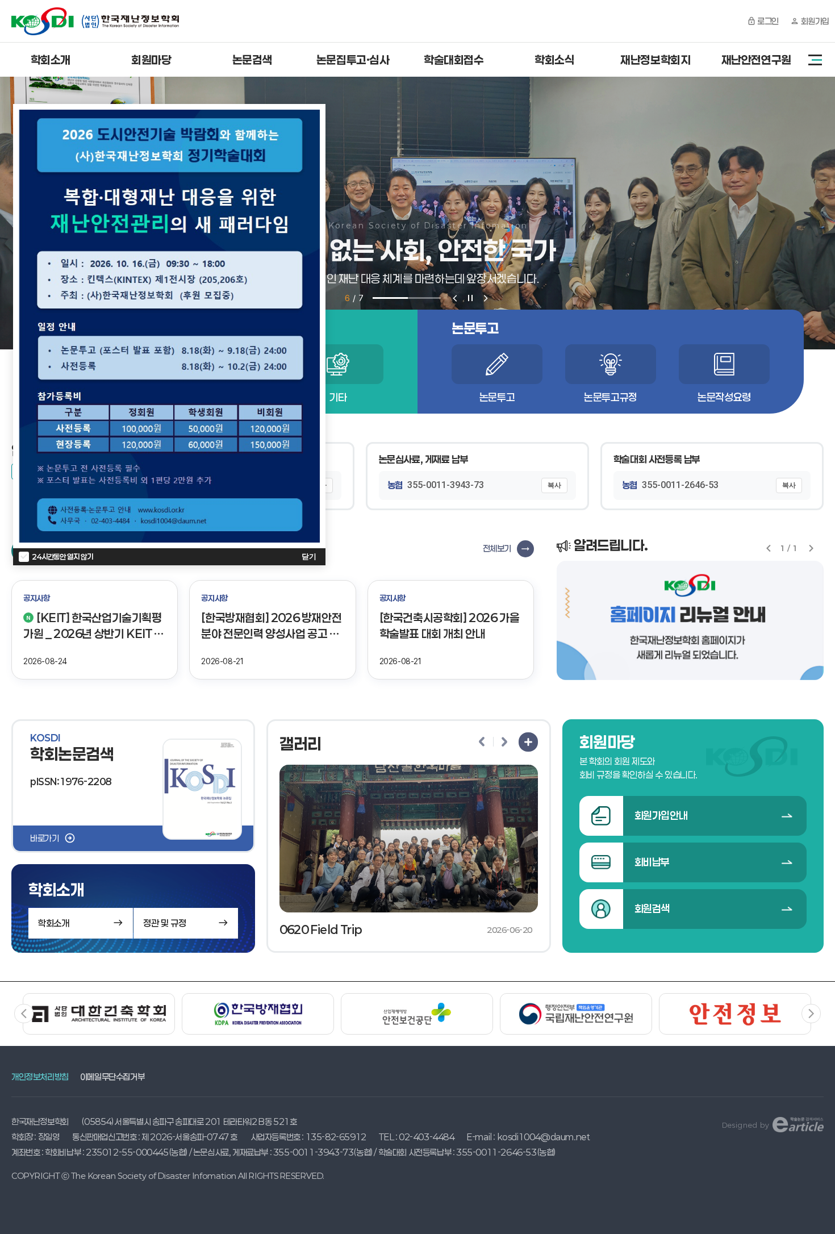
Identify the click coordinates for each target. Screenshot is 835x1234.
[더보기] (528, 742)
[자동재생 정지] (470, 298)
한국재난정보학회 (95, 21)
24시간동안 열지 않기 (62, 556)
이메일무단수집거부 (112, 1077)
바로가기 (44, 838)
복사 (554, 485)
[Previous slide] (455, 298)
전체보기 (497, 548)
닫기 (309, 556)
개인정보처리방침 (40, 1077)
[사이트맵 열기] (815, 59)
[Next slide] (485, 298)
